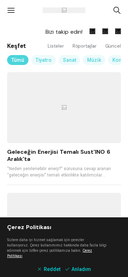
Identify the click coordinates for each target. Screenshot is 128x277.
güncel (113, 46)
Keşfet (16, 46)
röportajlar (85, 46)
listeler (56, 46)
